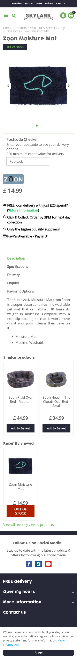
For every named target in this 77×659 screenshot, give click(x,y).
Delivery (13, 275)
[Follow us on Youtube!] (48, 564)
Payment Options (20, 291)
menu (6, 15)
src (14, 15)
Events (60, 3)
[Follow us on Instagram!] (38, 564)
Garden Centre (22, 3)
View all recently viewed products (28, 524)
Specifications (17, 266)
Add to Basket (20, 428)
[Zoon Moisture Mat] (38, 85)
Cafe (39, 3)
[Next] (69, 86)
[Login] (63, 15)
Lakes (49, 3)
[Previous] (8, 86)
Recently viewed (18, 443)
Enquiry (13, 283)
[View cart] (71, 15)
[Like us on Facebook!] (29, 564)
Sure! (39, 653)
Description (16, 258)
